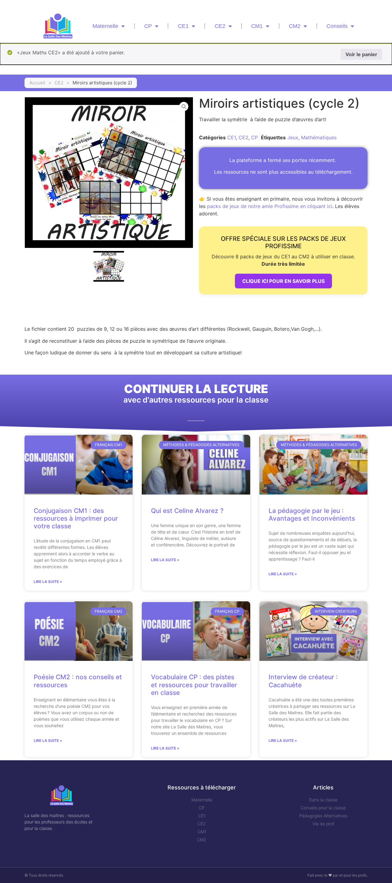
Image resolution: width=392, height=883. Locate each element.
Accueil (37, 83)
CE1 (183, 26)
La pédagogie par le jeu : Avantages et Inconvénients (312, 514)
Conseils (337, 26)
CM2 (294, 26)
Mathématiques (319, 137)
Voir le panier (361, 54)
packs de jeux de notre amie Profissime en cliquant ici (269, 206)
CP (148, 26)
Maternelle (105, 26)
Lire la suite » (48, 581)
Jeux (292, 137)
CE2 (220, 26)
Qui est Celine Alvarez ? (187, 511)
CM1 (257, 26)
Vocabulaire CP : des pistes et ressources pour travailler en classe (194, 684)
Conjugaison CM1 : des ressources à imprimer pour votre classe (76, 518)
